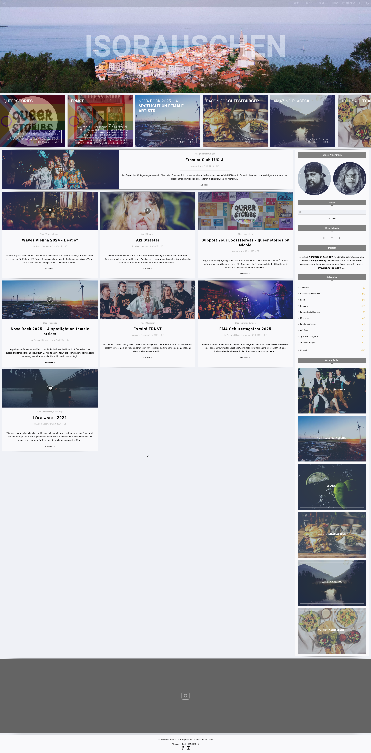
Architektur (305, 287)
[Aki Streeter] (147, 211)
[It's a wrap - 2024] (50, 388)
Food (302, 299)
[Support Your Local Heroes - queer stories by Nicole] (245, 211)
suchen (332, 218)
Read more (204, 185)
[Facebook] (184, 748)
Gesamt (303, 350)
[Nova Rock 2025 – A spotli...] (332, 439)
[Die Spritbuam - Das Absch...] (332, 390)
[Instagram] (188, 748)
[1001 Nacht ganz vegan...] (332, 631)
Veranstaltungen (307, 342)
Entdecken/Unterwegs (310, 293)
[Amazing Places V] (302, 121)
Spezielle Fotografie (309, 336)
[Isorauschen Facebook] (340, 238)
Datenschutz (200, 739)
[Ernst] (100, 121)
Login (210, 739)
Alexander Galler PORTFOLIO (185, 744)
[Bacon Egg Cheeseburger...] (332, 535)
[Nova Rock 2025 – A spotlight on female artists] (167, 121)
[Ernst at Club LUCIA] (60, 169)
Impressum (187, 739)
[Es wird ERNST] (147, 299)
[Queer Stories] (32, 121)
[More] (148, 456)
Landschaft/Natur (308, 324)
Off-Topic (304, 330)
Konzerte (304, 306)
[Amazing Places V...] (332, 583)
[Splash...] (332, 487)
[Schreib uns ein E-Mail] (332, 238)
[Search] (360, 3)
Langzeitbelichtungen (310, 312)
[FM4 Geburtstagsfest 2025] (245, 299)
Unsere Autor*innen (332, 155)
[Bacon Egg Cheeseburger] (235, 121)
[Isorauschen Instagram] (324, 238)
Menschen (304, 318)
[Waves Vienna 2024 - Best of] (50, 211)
